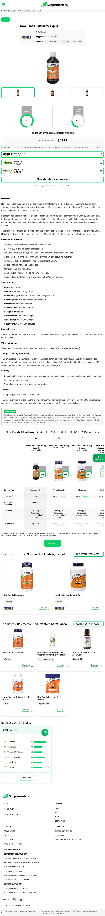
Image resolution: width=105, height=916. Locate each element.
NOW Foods (41, 32)
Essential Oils (77, 659)
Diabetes (7, 730)
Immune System (51, 41)
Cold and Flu (65, 41)
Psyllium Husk (44, 704)
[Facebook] (14, 899)
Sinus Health (77, 41)
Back (5, 20)
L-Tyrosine (7, 659)
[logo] (55, 4)
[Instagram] (21, 899)
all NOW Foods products (87, 624)
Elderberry (53, 37)
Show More (26, 778)
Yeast (6, 704)
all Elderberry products (87, 554)
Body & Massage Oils (46, 659)
